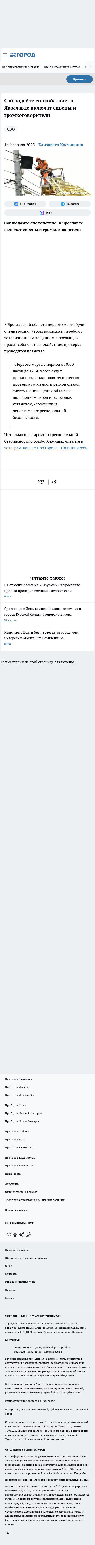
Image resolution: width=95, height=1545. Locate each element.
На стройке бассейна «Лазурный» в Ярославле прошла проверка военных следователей (42, 590)
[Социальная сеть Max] (47, 212)
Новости (10, 1290)
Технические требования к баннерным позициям (35, 1199)
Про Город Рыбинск (17, 1131)
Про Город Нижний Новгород (23, 1113)
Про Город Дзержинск (18, 1079)
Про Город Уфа (14, 1139)
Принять (79, 79)
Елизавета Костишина (60, 144)
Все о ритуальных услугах (62, 67)
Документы (12, 1183)
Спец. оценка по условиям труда (25, 1449)
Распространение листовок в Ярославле (30, 1400)
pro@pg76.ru (62, 1347)
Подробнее (81, 1473)
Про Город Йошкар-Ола (20, 1095)
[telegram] (55, 482)
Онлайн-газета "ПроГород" (22, 1191)
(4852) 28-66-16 (44, 1347)
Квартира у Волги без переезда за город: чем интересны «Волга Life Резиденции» (41, 637)
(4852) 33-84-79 (36, 1351)
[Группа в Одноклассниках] (15, 1234)
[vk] (41, 482)
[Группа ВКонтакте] (25, 204)
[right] (90, 67)
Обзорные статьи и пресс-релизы (26, 1258)
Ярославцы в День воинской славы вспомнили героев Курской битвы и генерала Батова (42, 614)
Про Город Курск (15, 1105)
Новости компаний (17, 1250)
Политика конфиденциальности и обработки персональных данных (47, 1479)
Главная (10, 1298)
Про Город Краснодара (19, 1165)
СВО (11, 129)
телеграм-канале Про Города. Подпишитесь (45, 447)
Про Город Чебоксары (18, 1147)
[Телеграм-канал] (70, 204)
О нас (8, 1265)
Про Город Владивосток (20, 1157)
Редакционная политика (20, 1281)
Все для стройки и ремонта (21, 67)
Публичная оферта (16, 1210)
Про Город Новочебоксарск (22, 1121)
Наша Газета (13, 1173)
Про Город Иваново (17, 1087)
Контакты (11, 1273)
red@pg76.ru (54, 1351)
